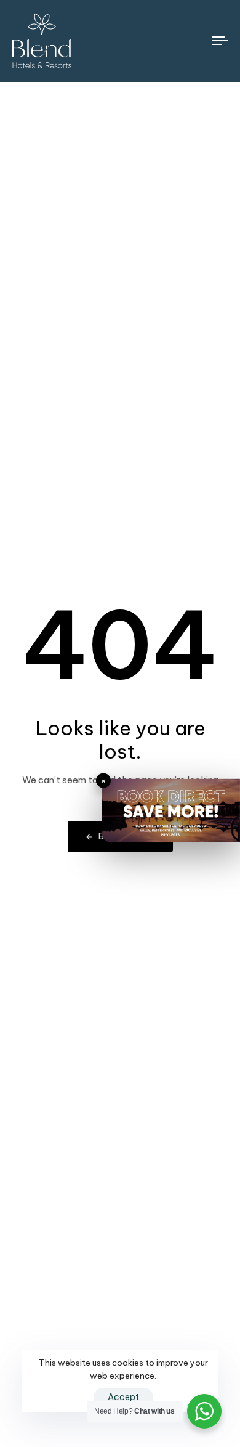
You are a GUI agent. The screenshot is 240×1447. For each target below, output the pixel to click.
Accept (123, 1397)
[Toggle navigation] (192, 41)
